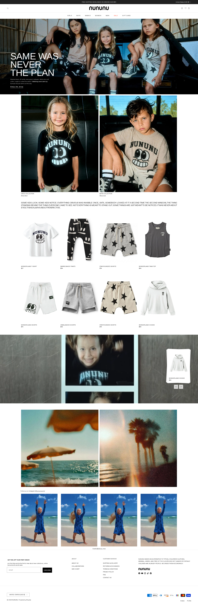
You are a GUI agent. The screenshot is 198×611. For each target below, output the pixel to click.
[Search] (8, 8)
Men (107, 15)
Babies (88, 15)
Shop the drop (16, 86)
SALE (116, 15)
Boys (78, 15)
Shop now (103, 195)
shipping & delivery (110, 563)
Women (98, 15)
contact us (107, 577)
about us (75, 563)
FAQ (104, 575)
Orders (182, 601)
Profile (189, 601)
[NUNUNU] (99, 8)
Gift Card (126, 15)
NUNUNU (15, 600)
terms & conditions (110, 569)
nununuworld (41, 491)
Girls (69, 15)
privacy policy (108, 572)
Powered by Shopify (25, 600)
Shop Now (24, 195)
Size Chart (76, 569)
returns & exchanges (111, 566)
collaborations (78, 566)
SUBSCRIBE (47, 570)
